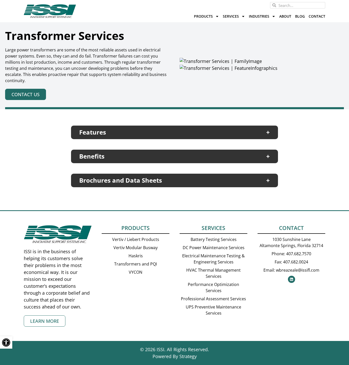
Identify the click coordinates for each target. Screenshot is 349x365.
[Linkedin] (291, 279)
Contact (317, 16)
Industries (259, 16)
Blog (300, 16)
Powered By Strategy (175, 356)
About (285, 16)
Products (203, 16)
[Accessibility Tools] (6, 342)
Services (231, 16)
